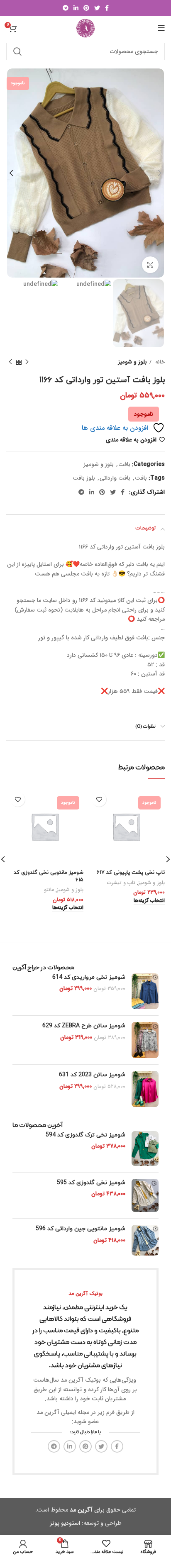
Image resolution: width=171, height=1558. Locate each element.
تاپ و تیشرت (121, 883)
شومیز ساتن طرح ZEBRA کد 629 (83, 1026)
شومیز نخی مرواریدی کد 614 (88, 977)
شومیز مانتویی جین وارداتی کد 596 (80, 1229)
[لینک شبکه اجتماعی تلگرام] (65, 7)
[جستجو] (17, 51)
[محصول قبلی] (27, 362)
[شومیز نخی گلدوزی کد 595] (145, 1195)
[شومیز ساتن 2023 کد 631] (145, 1089)
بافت (124, 464)
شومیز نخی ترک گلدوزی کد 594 (85, 1135)
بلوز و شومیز (132, 362)
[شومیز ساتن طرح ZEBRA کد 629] (145, 1040)
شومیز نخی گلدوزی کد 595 (91, 1183)
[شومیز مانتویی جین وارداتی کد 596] (145, 1240)
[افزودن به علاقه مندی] (99, 799)
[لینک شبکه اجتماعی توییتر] (97, 7)
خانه (159, 362)
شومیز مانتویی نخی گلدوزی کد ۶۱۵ (48, 876)
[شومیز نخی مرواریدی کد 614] (145, 991)
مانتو (49, 890)
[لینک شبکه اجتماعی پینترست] (86, 7)
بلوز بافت (84, 478)
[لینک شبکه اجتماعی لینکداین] (76, 7)
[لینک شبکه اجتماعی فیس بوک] (107, 7)
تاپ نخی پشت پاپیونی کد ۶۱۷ (131, 872)
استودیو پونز (65, 1523)
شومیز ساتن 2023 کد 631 (92, 1075)
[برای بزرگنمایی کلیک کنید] (150, 264)
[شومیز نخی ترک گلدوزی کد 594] (145, 1148)
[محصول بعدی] (10, 362)
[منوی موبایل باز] (161, 28)
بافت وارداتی (115, 478)
